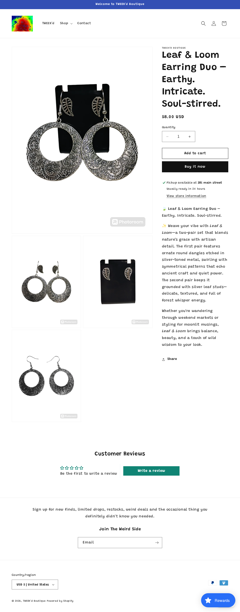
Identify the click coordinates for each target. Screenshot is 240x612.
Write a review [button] (151, 471)
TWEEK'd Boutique (34, 601)
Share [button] (172, 359)
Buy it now (195, 167)
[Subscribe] (157, 542)
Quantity (169, 127)
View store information (186, 196)
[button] (66, 23)
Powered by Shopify (60, 601)
